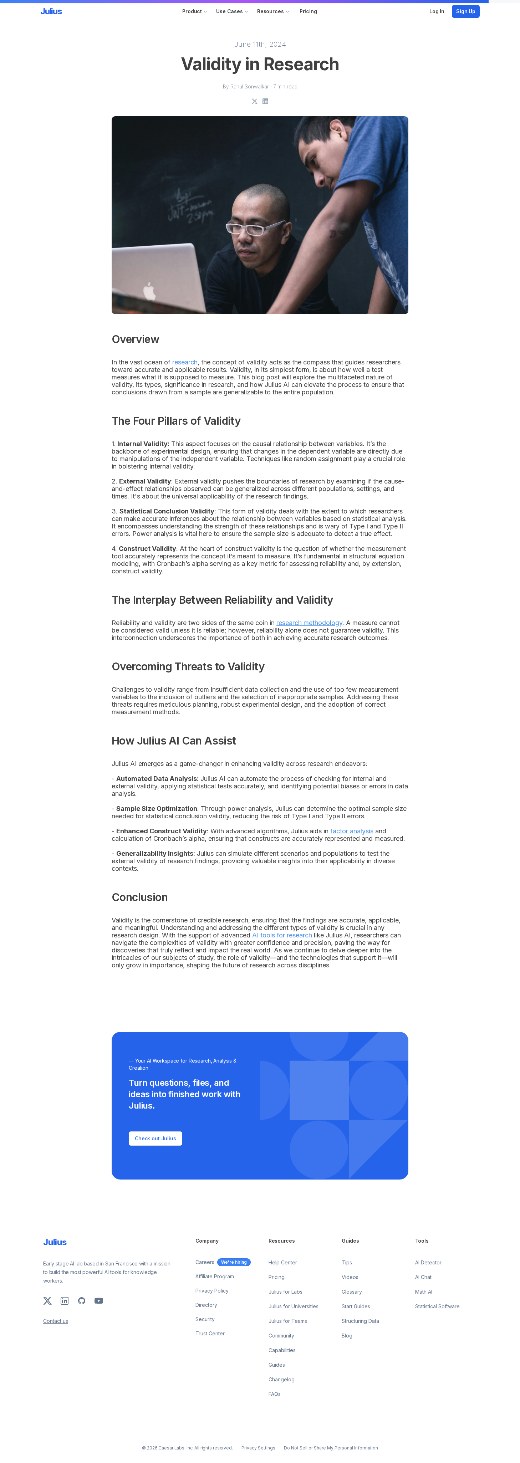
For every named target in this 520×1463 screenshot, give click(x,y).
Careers (204, 1262)
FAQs (275, 1394)
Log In (436, 11)
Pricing (308, 11)
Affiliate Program (214, 1276)
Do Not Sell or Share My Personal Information (331, 1448)
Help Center (283, 1262)
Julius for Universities (293, 1306)
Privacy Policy (212, 1291)
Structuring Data (360, 1321)
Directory (206, 1305)
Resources (270, 11)
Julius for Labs (285, 1292)
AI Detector (428, 1262)
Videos (350, 1277)
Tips (347, 1262)
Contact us (55, 1321)
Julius (51, 11)
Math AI (423, 1292)
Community (281, 1335)
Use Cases (229, 11)
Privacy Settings (258, 1448)
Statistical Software (437, 1306)
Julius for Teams (288, 1321)
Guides (277, 1365)
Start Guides (356, 1306)
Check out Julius (155, 1138)
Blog (347, 1335)
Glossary (352, 1292)
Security (205, 1319)
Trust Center (210, 1333)
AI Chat (423, 1277)
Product (192, 11)
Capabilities (282, 1350)
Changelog (282, 1379)
